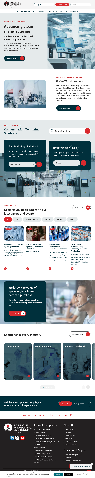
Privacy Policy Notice (43, 435)
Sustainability (70, 435)
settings (8, 476)
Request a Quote (13, 58)
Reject (68, 474)
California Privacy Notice (44, 439)
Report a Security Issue (73, 461)
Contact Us (62, 5)
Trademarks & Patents (44, 457)
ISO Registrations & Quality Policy (45, 461)
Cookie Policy (40, 432)
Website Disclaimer (42, 429)
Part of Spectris (71, 442)
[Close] (92, 463)
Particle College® (71, 454)
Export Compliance (42, 454)
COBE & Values (70, 445)
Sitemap (27, 471)
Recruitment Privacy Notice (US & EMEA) (47, 443)
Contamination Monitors (25, 11)
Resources (73, 11)
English (38, 5)
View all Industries (78, 334)
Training (68, 458)
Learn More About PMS (66, 108)
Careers (68, 432)
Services (62, 11)
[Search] (88, 4)
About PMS (69, 439)
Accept (58, 474)
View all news (79, 207)
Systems (41, 11)
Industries (52, 11)
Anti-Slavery (40, 447)
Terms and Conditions (43, 451)
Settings (79, 474)
